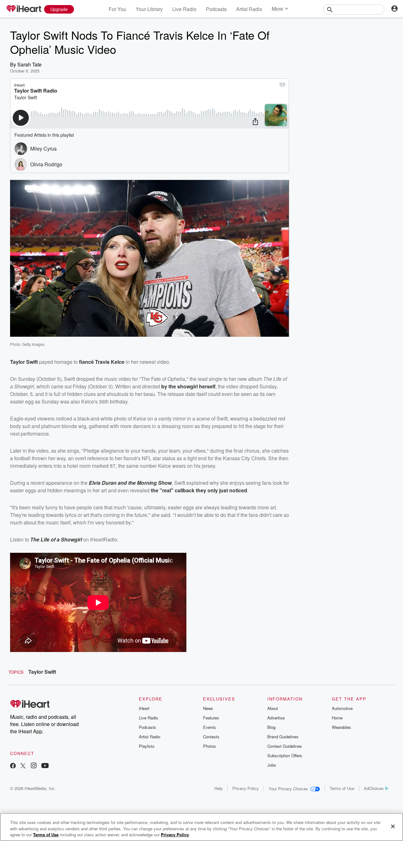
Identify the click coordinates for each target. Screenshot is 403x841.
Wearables (341, 727)
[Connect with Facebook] (13, 766)
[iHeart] (24, 9)
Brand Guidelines (282, 737)
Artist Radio (249, 9)
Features (211, 718)
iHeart (144, 708)
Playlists (147, 746)
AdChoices (374, 788)
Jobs (271, 765)
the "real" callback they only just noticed (199, 490)
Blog (271, 727)
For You (117, 9)
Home (337, 718)
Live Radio (184, 9)
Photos (209, 746)
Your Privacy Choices (288, 789)
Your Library (149, 9)
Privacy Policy (245, 788)
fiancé (87, 361)
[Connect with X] (23, 766)
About (272, 708)
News (208, 708)
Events (209, 727)
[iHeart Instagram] (34, 766)
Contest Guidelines (284, 746)
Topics (16, 672)
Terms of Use (342, 788)
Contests (211, 737)
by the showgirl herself (188, 386)
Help (218, 788)
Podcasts (216, 9)
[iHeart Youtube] (45, 766)
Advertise (276, 718)
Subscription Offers (284, 755)
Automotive (342, 708)
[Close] (393, 826)
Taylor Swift (42, 671)
